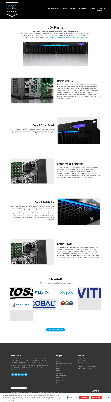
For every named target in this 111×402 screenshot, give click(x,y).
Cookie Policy (60, 380)
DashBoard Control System (64, 363)
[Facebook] (12, 374)
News (100, 8)
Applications (82, 8)
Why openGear (60, 359)
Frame (58, 361)
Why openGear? (53, 8)
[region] (55, 397)
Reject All (84, 397)
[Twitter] (15, 374)
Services (72, 8)
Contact (99, 10)
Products (64, 8)
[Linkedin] (19, 374)
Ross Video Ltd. (60, 392)
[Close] (108, 397)
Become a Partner (61, 375)
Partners (92, 8)
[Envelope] (25, 374)
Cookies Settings (72, 397)
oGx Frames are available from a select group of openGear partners (69, 37)
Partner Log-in (60, 378)
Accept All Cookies (96, 397)
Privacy (58, 382)
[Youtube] (22, 374)
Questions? (59, 373)
